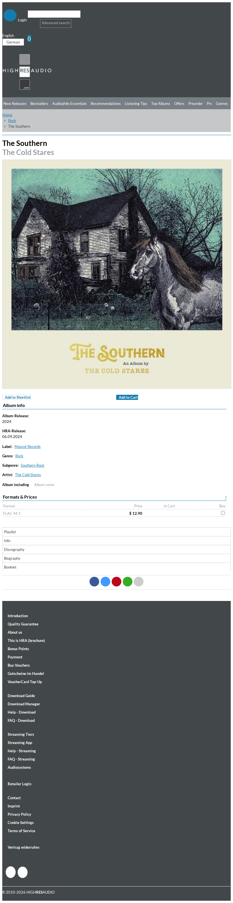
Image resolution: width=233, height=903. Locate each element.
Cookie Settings (21, 822)
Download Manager (24, 704)
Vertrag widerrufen (23, 847)
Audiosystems (19, 767)
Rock (12, 120)
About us (15, 632)
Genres (222, 103)
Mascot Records (27, 446)
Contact (14, 797)
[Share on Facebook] (94, 581)
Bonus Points (18, 648)
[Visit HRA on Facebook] (11, 872)
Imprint (14, 806)
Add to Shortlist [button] (18, 397)
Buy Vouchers (19, 665)
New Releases (14, 103)
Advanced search (56, 22)
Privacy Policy (19, 814)
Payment (15, 657)
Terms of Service (21, 830)
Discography (14, 549)
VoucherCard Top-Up (25, 681)
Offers (179, 103)
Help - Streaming (22, 751)
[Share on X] (105, 581)
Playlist (10, 532)
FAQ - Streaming (21, 759)
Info (7, 540)
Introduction (18, 615)
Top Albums (160, 103)
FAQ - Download (21, 720)
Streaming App (20, 742)
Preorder (195, 103)
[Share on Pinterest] (116, 581)
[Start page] (27, 88)
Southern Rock (32, 465)
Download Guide (21, 695)
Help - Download (22, 712)
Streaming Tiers (21, 734)
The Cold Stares (28, 152)
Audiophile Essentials (69, 103)
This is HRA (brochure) (26, 640)
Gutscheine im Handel (26, 673)
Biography (12, 558)
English (8, 35)
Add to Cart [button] (128, 397)
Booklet (10, 567)
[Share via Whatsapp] (127, 581)
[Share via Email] (138, 581)
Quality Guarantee (23, 624)
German (13, 42)
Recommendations (106, 103)
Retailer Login (19, 784)
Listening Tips (136, 103)
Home (7, 115)
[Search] (31, 21)
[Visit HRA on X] (23, 872)
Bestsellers (39, 103)
